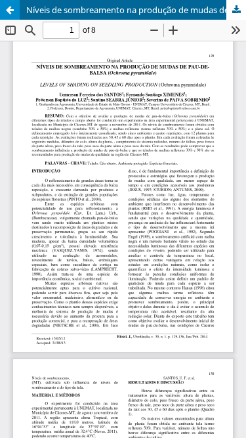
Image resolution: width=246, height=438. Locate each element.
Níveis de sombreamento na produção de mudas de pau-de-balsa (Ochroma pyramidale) (136, 10)
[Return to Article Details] (10, 10)
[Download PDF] (236, 10)
